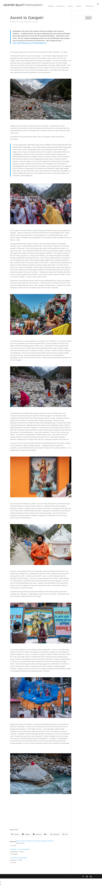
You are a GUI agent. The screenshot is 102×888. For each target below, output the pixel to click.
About (78, 6)
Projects (51, 6)
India (29, 21)
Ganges (26, 21)
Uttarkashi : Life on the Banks (20, 849)
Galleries (60, 6)
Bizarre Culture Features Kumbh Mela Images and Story (34, 841)
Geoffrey (14, 21)
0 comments (35, 21)
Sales (70, 6)
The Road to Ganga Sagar (18, 858)
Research (89, 6)
